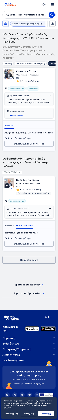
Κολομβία (40, 379)
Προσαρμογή (11, 413)
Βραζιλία (40, 383)
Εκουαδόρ (18, 383)
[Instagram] (14, 394)
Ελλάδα (16, 379)
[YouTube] (29, 394)
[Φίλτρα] (5, 24)
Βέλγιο (24, 379)
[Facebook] (7, 394)
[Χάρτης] (52, 24)
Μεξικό (32, 379)
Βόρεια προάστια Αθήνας (31, 63)
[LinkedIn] (22, 394)
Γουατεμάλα (29, 383)
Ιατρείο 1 (9, 125)
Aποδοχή (46, 413)
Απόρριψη (29, 413)
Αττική (8, 63)
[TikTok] (36, 394)
